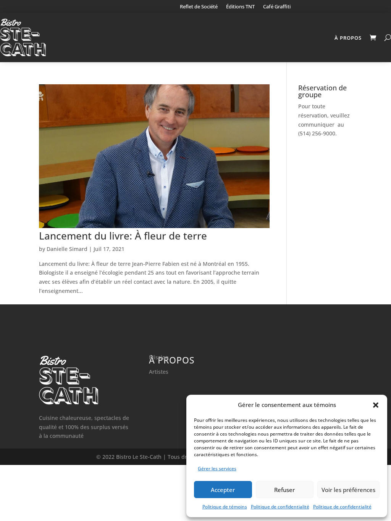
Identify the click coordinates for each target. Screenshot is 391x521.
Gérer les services (217, 468)
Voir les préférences (348, 490)
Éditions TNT (240, 7)
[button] (376, 405)
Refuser (284, 490)
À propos (348, 37)
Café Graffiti (277, 7)
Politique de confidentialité (280, 506)
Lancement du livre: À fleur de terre (123, 236)
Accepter (223, 490)
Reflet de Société (199, 7)
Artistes (158, 371)
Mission (159, 357)
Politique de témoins (224, 506)
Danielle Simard (67, 248)
